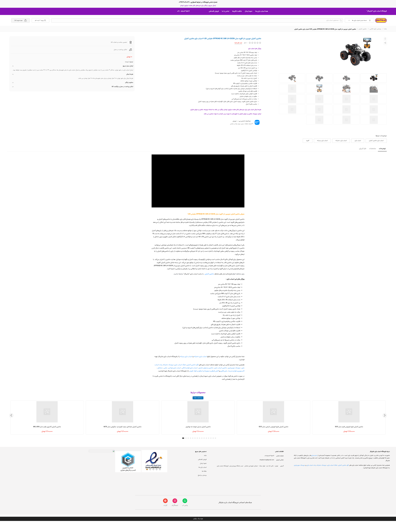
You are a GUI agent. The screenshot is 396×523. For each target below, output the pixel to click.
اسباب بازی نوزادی (174, 368)
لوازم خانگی (186, 368)
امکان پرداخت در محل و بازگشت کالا (122, 87)
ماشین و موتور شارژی (206, 368)
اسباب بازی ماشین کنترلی (376, 141)
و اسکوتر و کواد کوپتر (196, 371)
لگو (197, 365)
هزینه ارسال (129, 74)
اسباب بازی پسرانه (322, 141)
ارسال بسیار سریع (128, 66)
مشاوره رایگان (129, 83)
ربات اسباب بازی (311, 465)
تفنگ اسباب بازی (180, 365)
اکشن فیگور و (214, 371)
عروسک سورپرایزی (234, 368)
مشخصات (372, 148)
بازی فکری (223, 371)
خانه (385, 29)
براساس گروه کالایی (375, 29)
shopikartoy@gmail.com (267, 460)
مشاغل (160, 368)
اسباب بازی (358, 141)
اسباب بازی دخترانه (341, 141)
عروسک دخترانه (168, 365)
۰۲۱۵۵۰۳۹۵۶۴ (269, 456)
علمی (165, 368)
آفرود (307, 141)
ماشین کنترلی (363, 29)
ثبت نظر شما (238, 43)
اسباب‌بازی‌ (314, 455)
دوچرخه (206, 371)
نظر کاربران (362, 148)
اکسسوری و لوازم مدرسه (236, 371)
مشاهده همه (198, 398)
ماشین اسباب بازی (220, 368)
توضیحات (382, 148)
